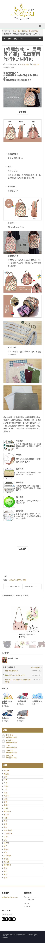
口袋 (5, 789)
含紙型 (6, 774)
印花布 (6, 786)
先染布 (13, 580)
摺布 (5, 824)
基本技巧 (7, 812)
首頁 (14, 31)
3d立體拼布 (8, 834)
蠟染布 (6, 805)
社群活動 (9, 751)
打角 (5, 780)
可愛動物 (7, 856)
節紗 (5, 871)
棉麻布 (6, 796)
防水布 (6, 837)
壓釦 (5, 852)
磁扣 (5, 846)
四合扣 (6, 808)
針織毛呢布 (8, 830)
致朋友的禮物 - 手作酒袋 (32, 586)
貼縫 (19, 580)
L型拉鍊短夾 (21, 701)
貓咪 (5, 878)
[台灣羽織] (22, 11)
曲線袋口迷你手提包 (7, 702)
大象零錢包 (21, 718)
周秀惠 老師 (33, 31)
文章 (8, 745)
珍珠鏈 (6, 862)
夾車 (5, 821)
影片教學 (5, 706)
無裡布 (6, 815)
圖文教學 (9, 756)
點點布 (6, 849)
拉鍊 (24, 580)
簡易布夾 (5, 718)
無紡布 (6, 843)
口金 (5, 783)
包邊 (5, 799)
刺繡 (5, 802)
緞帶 (5, 874)
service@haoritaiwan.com (10, 897)
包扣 (5, 840)
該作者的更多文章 (36, 667)
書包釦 (6, 859)
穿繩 (5, 818)
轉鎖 (5, 868)
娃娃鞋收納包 (37, 701)
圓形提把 (7, 865)
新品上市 (36, 65)
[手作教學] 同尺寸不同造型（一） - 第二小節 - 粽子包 (15, 586)
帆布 (5, 827)
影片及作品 (22, 31)
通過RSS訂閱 (12, 737)
